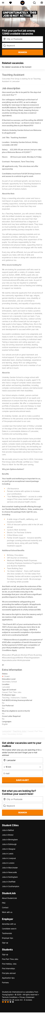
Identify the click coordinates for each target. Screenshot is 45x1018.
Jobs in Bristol (7, 835)
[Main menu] (3, 3)
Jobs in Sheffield (8, 882)
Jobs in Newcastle (9, 872)
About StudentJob (9, 898)
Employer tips (7, 938)
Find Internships (8, 968)
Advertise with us (9, 924)
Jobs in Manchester (10, 868)
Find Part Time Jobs (10, 959)
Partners (5, 982)
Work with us (7, 912)
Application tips (8, 978)
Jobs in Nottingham (10, 877)
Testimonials (7, 933)
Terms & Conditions (10, 997)
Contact (5, 907)
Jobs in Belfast (8, 830)
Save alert (22, 780)
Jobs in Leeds (7, 853)
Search (22, 52)
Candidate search (9, 929)
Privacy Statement (27, 997)
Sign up (5, 943)
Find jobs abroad (9, 973)
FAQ (3, 903)
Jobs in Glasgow (8, 849)
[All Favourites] (10, 2)
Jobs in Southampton (10, 886)
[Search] (35, 2)
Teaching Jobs (19, 731)
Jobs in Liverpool (9, 858)
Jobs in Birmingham (10, 839)
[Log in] (42, 3)
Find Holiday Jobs (9, 964)
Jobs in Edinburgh (9, 844)
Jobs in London (8, 863)
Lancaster (6, 731)
